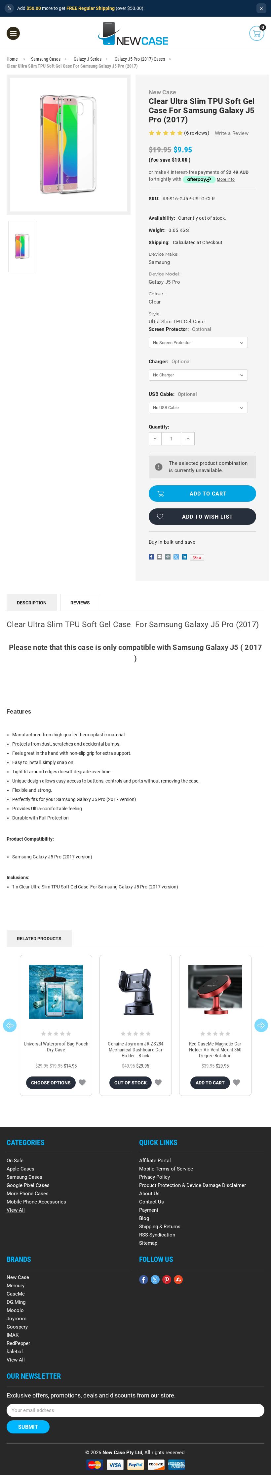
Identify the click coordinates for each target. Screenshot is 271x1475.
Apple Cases (20, 1169)
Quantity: (159, 427)
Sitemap (148, 1243)
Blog (144, 1218)
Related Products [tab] (39, 938)
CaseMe (16, 1294)
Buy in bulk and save (172, 542)
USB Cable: (173, 394)
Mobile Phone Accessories (36, 1202)
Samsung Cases (24, 1177)
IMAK (13, 1335)
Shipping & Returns (159, 1227)
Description (32, 602)
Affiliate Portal (155, 1161)
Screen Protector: (180, 329)
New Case (18, 1277)
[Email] (159, 557)
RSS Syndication (157, 1235)
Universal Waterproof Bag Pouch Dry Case (56, 1047)
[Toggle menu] (13, 33)
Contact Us (151, 1202)
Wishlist (82, 1082)
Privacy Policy (154, 1177)
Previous (10, 1025)
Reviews (80, 602)
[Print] (168, 557)
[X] (176, 557)
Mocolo (15, 1310)
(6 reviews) (197, 133)
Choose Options (51, 1082)
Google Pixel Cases (28, 1185)
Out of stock (130, 1082)
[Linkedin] (184, 557)
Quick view (56, 991)
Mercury (15, 1286)
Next (261, 1025)
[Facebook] (151, 557)
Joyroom (16, 1319)
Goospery (17, 1327)
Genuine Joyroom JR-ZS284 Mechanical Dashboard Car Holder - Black (135, 1050)
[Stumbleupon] (178, 1279)
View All (16, 1210)
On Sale (15, 1161)
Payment (148, 1210)
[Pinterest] (197, 557)
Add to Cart (210, 1082)
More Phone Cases (28, 1194)
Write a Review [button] (232, 133)
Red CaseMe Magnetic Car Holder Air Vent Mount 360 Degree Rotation (215, 1050)
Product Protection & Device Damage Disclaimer (192, 1185)
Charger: (170, 362)
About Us (149, 1194)
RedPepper (18, 1343)
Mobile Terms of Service (166, 1169)
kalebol (15, 1352)
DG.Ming (16, 1302)
